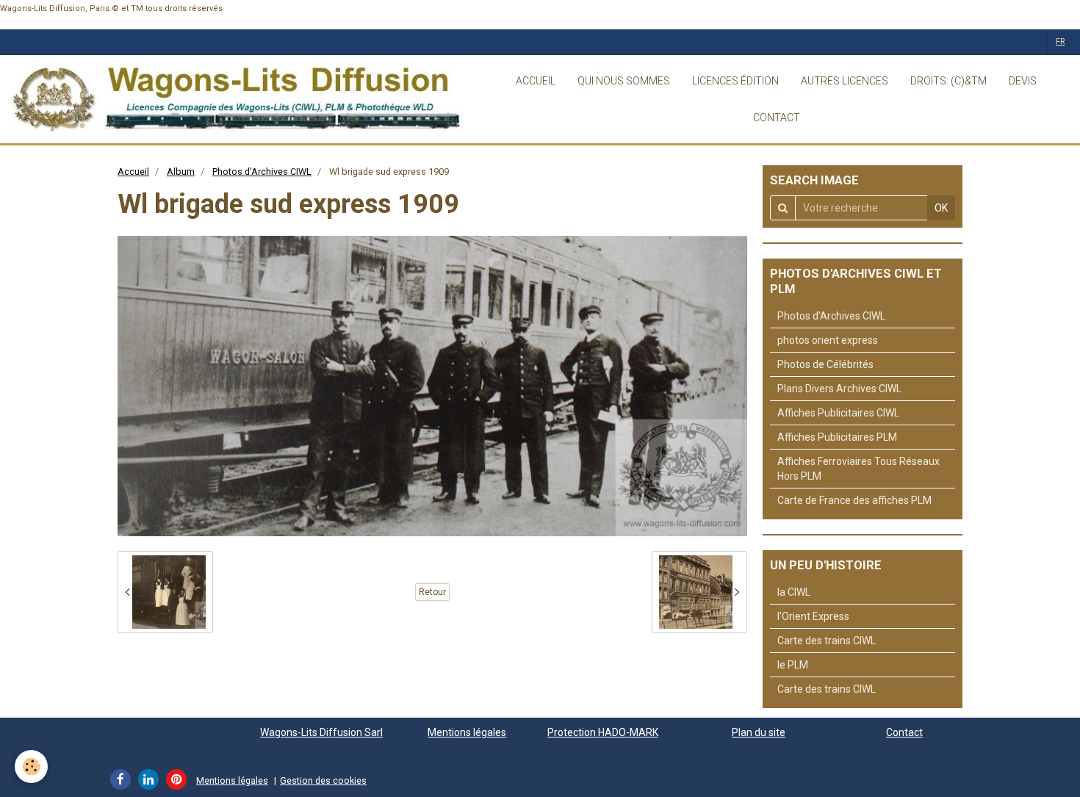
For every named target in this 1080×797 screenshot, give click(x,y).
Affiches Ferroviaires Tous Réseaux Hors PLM (858, 468)
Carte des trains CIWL (826, 640)
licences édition (735, 81)
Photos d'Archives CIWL (262, 171)
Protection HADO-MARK (602, 732)
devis (1023, 81)
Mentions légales (467, 732)
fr (1060, 41)
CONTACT (776, 117)
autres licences (844, 81)
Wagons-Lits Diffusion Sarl (321, 732)
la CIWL (793, 592)
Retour (432, 592)
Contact (904, 732)
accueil (535, 81)
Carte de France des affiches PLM (854, 500)
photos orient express (827, 340)
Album (181, 171)
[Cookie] (31, 766)
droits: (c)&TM (948, 81)
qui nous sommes (623, 81)
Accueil (133, 171)
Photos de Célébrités (825, 364)
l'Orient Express (813, 616)
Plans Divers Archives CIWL (839, 388)
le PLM (792, 665)
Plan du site (758, 732)
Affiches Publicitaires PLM (837, 437)
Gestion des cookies (323, 780)
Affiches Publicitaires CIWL (838, 413)
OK (941, 208)
